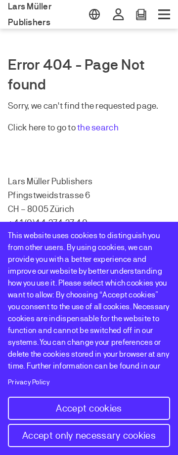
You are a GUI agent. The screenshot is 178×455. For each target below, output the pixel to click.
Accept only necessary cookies (89, 435)
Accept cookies (89, 408)
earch (107, 127)
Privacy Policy (29, 382)
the (84, 127)
